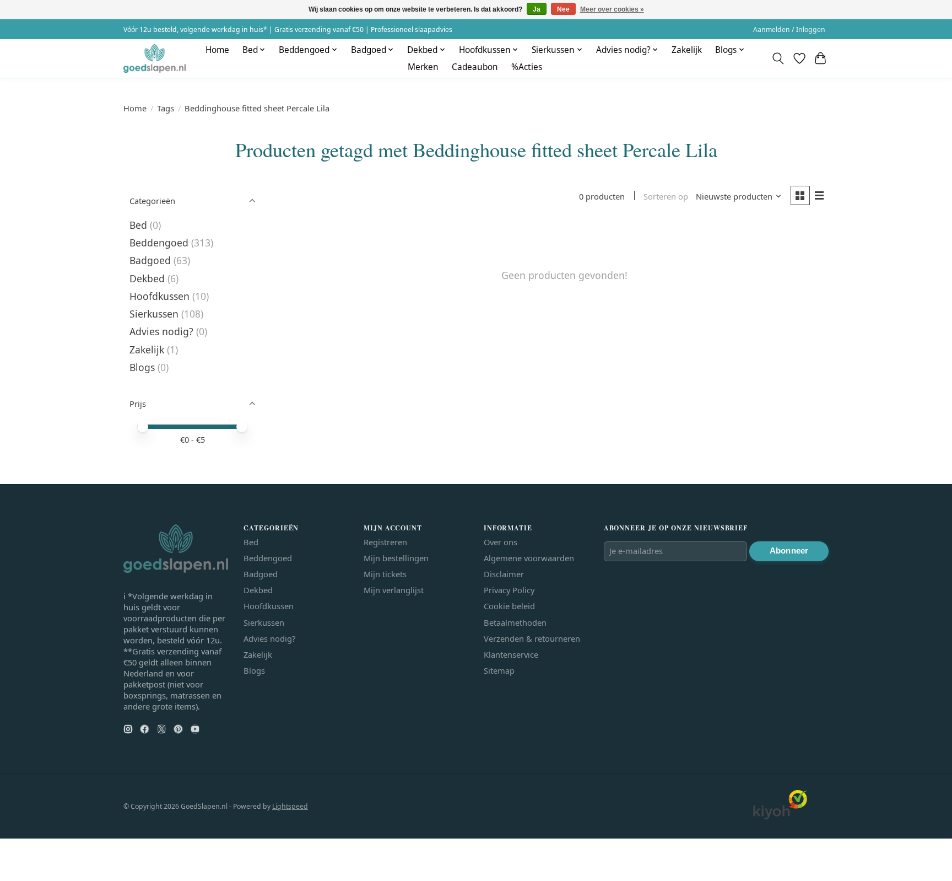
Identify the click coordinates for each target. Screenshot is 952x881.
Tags (165, 108)
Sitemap (499, 670)
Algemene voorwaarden (529, 557)
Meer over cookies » (612, 9)
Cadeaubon (475, 67)
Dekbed (147, 278)
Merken (423, 67)
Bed (138, 225)
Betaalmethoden (515, 622)
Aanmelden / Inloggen (789, 29)
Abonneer (789, 550)
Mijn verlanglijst (394, 589)
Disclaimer (504, 573)
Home (217, 50)
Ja (536, 9)
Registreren (385, 541)
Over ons (500, 541)
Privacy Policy (509, 589)
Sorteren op (665, 196)
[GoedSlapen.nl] (154, 58)
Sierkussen (153, 313)
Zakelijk (687, 50)
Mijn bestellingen (396, 557)
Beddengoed (158, 242)
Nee (563, 9)
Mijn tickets (385, 573)
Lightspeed (290, 806)
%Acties (526, 67)
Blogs (142, 367)
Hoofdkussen (159, 296)
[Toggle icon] (778, 58)
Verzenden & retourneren (532, 638)
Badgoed (150, 260)
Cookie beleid (509, 605)
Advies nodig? (161, 331)
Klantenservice (511, 654)
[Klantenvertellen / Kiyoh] (780, 816)
